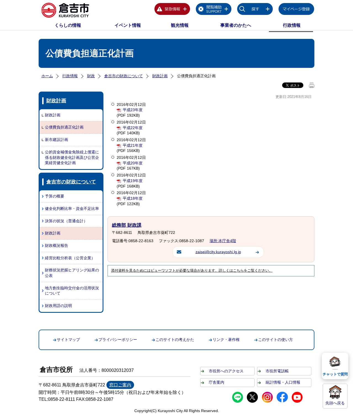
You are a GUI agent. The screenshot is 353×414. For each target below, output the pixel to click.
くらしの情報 (68, 25)
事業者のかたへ (235, 25)
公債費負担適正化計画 (64, 127)
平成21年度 (133, 145)
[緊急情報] (172, 10)
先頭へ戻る (335, 403)
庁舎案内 (216, 382)
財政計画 (160, 76)
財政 (91, 76)
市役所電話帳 (277, 371)
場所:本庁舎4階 (223, 241)
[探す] (255, 10)
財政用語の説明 (58, 305)
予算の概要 (54, 196)
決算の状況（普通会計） (66, 221)
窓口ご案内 (120, 385)
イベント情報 (127, 25)
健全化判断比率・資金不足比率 (72, 208)
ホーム (47, 76)
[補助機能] (214, 10)
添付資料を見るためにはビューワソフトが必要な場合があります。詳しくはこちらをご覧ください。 (191, 271)
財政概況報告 (56, 245)
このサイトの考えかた (175, 339)
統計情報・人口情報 (283, 382)
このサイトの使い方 (275, 339)
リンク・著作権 (226, 339)
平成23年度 (133, 110)
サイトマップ (68, 339)
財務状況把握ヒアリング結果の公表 (72, 273)
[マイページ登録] (296, 10)
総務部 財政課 (126, 225)
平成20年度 (133, 163)
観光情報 (180, 25)
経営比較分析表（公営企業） (70, 258)
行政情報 (292, 25)
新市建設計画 (56, 139)
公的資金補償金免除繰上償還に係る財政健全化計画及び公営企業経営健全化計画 (72, 157)
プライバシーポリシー (117, 339)
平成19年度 (133, 180)
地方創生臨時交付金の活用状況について (72, 291)
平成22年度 (133, 127)
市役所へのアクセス (226, 371)
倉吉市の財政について (123, 76)
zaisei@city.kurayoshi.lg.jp (218, 252)
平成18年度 (133, 198)
